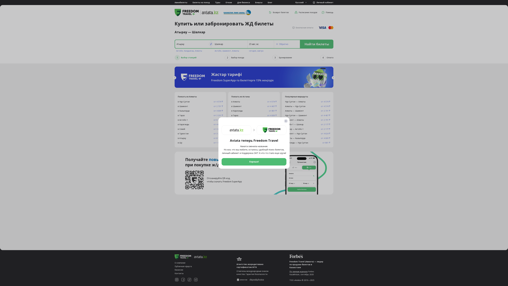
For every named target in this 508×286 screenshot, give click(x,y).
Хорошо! (254, 161)
